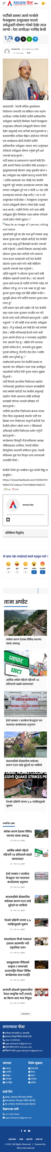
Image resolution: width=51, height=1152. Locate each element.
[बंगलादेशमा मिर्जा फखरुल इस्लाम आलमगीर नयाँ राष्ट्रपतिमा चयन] (41, 941)
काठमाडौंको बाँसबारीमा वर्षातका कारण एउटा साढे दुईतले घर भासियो (24, 763)
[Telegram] (35, 39)
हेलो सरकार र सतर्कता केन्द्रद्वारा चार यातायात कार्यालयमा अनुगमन (24, 722)
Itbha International (25, 1148)
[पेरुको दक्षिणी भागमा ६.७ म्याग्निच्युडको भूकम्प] (25, 785)
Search (43, 591)
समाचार (8, 1068)
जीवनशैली (34, 1068)
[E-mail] (8, 520)
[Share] (17, 39)
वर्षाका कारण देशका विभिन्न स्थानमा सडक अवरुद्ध (23, 641)
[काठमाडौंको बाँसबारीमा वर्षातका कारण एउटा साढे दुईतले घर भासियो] (25, 744)
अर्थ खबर (8, 1079)
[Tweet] (23, 39)
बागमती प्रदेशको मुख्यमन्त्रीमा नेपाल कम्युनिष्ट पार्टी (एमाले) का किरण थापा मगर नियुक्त (18, 994)
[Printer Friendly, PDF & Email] (11, 489)
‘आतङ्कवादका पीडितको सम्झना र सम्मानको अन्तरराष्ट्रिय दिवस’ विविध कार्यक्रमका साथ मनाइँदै (18, 968)
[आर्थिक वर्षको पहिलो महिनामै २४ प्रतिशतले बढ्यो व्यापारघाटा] (25, 663)
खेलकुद (8, 1075)
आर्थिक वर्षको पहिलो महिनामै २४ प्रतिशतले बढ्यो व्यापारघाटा (22, 682)
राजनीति (8, 1072)
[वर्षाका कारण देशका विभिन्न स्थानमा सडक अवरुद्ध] (25, 623)
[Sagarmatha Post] (20, 3)
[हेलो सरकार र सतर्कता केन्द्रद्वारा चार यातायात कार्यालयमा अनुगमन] (25, 704)
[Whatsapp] (29, 39)
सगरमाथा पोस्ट (15, 49)
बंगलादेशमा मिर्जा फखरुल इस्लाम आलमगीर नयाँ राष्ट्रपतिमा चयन (17, 943)
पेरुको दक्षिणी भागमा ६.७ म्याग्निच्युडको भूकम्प (25, 803)
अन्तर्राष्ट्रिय (8, 1082)
